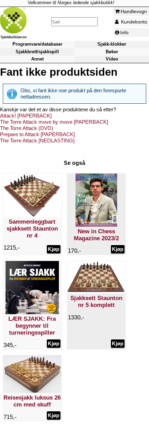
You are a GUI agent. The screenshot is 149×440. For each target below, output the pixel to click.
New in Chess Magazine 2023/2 (96, 235)
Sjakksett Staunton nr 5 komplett (96, 301)
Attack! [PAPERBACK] (26, 116)
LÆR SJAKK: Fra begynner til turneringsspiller (32, 326)
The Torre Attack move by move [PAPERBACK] (54, 122)
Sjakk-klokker (111, 44)
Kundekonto (133, 22)
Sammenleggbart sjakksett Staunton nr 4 (32, 228)
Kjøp (53, 249)
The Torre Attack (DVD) (26, 128)
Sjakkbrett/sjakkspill (37, 51)
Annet (37, 59)
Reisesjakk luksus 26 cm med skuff (32, 401)
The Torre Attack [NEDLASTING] (37, 140)
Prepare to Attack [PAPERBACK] (37, 134)
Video (112, 59)
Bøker (112, 51)
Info (124, 32)
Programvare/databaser (37, 44)
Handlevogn (134, 11)
